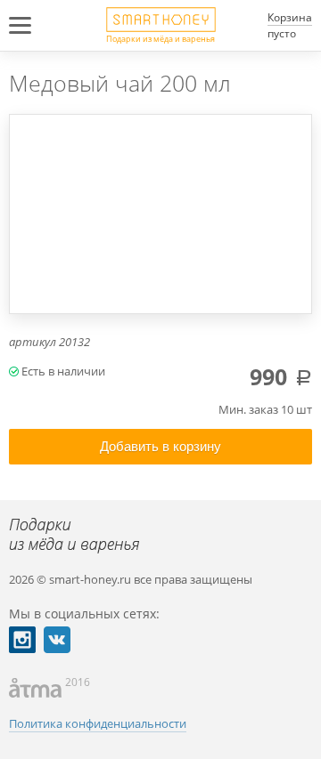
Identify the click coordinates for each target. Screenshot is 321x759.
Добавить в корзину (160, 446)
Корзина (290, 17)
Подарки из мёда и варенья (160, 38)
